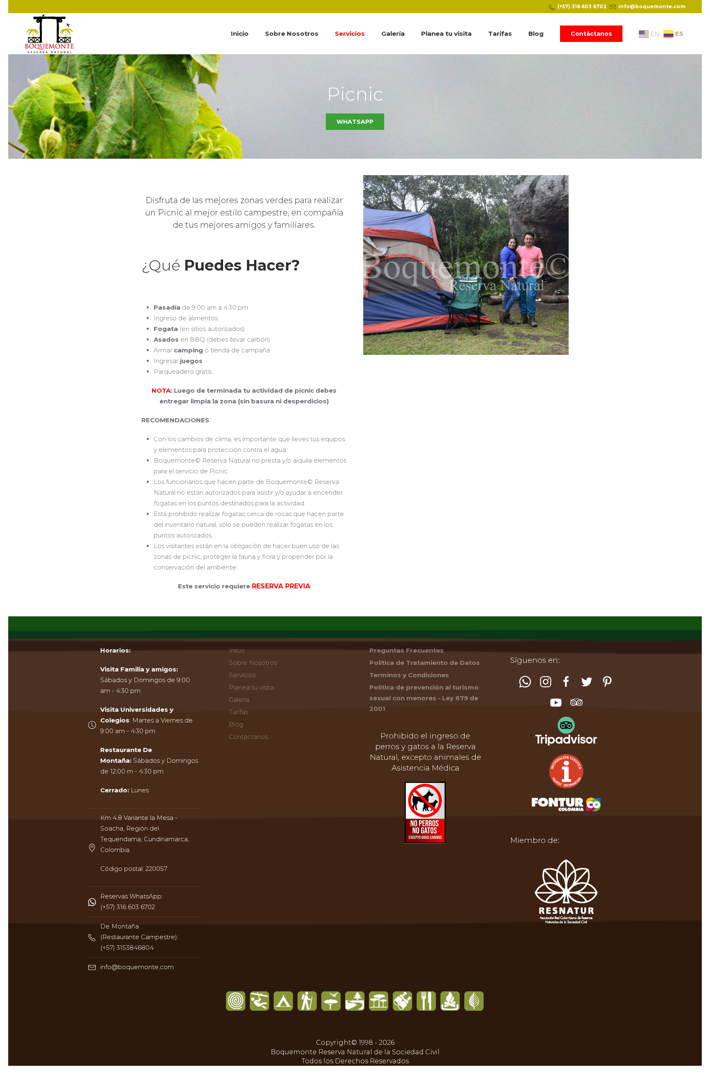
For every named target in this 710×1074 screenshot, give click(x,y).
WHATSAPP (355, 121)
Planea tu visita (446, 33)
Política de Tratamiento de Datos (424, 663)
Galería (393, 33)
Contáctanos (591, 33)
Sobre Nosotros (291, 33)
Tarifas (500, 33)
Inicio (240, 33)
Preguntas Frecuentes (406, 650)
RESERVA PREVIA (281, 586)
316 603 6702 (589, 6)
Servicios (350, 33)
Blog (536, 33)
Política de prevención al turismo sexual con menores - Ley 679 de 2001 (424, 698)
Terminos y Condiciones (409, 675)
